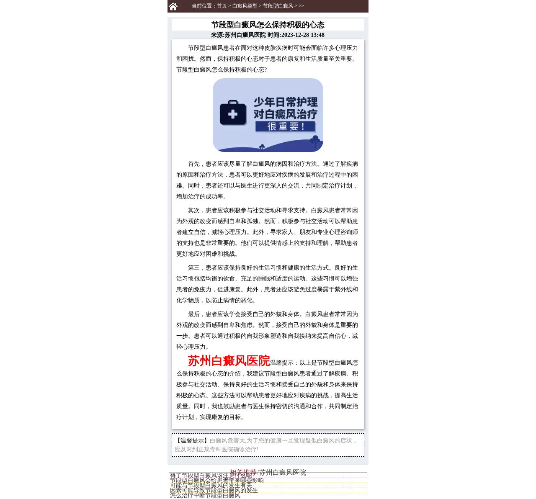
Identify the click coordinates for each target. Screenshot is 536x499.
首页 (222, 6)
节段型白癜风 (278, 6)
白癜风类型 (245, 6)
